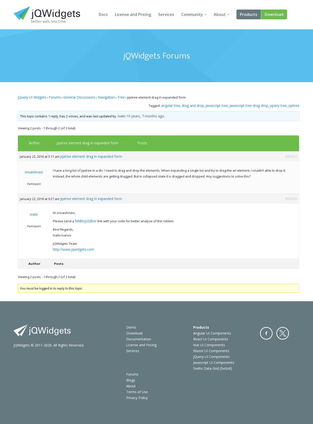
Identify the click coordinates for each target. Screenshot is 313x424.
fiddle (79, 221)
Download (274, 14)
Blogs (130, 380)
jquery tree (278, 105)
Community (192, 14)
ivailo (122, 116)
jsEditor (91, 221)
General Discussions (79, 97)
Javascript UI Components (213, 362)
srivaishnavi (34, 172)
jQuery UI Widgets (32, 97)
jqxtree (293, 105)
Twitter (282, 333)
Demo (131, 327)
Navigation (106, 97)
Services (166, 14)
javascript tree (216, 105)
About (220, 14)
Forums (55, 97)
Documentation (138, 339)
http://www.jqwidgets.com (73, 249)
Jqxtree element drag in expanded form (87, 143)
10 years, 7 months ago (145, 116)
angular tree (170, 105)
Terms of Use (137, 392)
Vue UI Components (209, 345)
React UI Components (210, 339)
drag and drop (193, 105)
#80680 (291, 198)
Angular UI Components (212, 333)
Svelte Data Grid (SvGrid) (212, 368)
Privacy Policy (137, 397)
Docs (103, 14)
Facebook (266, 333)
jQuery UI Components (211, 356)
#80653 (291, 156)
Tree (121, 97)
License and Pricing (133, 14)
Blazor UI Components (211, 350)
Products (248, 14)
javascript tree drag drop (248, 105)
